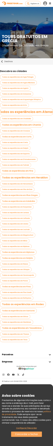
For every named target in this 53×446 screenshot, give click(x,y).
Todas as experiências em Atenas (26, 112)
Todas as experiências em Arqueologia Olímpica (21, 99)
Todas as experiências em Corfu (16, 136)
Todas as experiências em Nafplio (17, 258)
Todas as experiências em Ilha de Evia (17, 189)
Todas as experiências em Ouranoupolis (18, 275)
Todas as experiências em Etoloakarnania (18, 159)
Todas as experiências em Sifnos (15, 316)
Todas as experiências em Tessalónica (21, 328)
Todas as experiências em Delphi (15, 148)
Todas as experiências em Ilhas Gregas (20, 195)
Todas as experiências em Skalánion (16, 322)
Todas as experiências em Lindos (15, 224)
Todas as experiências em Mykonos (18, 252)
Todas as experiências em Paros (15, 281)
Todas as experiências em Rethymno (16, 298)
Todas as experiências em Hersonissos (17, 184)
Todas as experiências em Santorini (18, 310)
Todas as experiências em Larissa (15, 213)
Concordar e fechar (26, 434)
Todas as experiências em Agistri (15, 88)
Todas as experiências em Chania (21, 124)
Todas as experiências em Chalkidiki (16, 119)
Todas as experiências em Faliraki (15, 165)
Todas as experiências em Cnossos (16, 131)
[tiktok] (23, 374)
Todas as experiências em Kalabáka (18, 201)
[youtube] (13, 374)
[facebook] (8, 374)
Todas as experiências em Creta (15, 142)
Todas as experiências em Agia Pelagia (17, 77)
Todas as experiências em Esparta (16, 154)
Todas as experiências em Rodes (23, 304)
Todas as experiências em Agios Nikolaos (18, 83)
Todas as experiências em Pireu (16, 286)
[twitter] (18, 374)
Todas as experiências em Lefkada (16, 218)
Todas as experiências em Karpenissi (16, 207)
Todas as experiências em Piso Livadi (16, 292)
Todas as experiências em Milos (14, 241)
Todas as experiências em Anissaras (16, 94)
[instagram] (3, 374)
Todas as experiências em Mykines (15, 246)
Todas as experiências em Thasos (15, 334)
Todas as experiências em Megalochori (17, 235)
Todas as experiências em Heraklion (25, 177)
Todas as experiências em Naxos (15, 264)
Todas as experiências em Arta (14, 105)
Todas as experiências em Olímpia (15, 269)
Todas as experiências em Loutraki (16, 229)
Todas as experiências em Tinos (14, 340)
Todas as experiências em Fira (17, 170)
